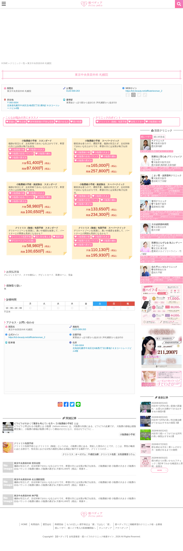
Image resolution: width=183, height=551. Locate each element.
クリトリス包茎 (108, 454)
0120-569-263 (73, 91)
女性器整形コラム (126, 454)
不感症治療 (93, 454)
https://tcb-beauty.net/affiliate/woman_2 (144, 91)
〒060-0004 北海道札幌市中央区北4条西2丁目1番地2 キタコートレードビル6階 (33, 105)
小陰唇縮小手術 (127, 434)
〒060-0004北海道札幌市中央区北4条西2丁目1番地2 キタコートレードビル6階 (102, 348)
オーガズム (80, 454)
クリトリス (68, 454)
